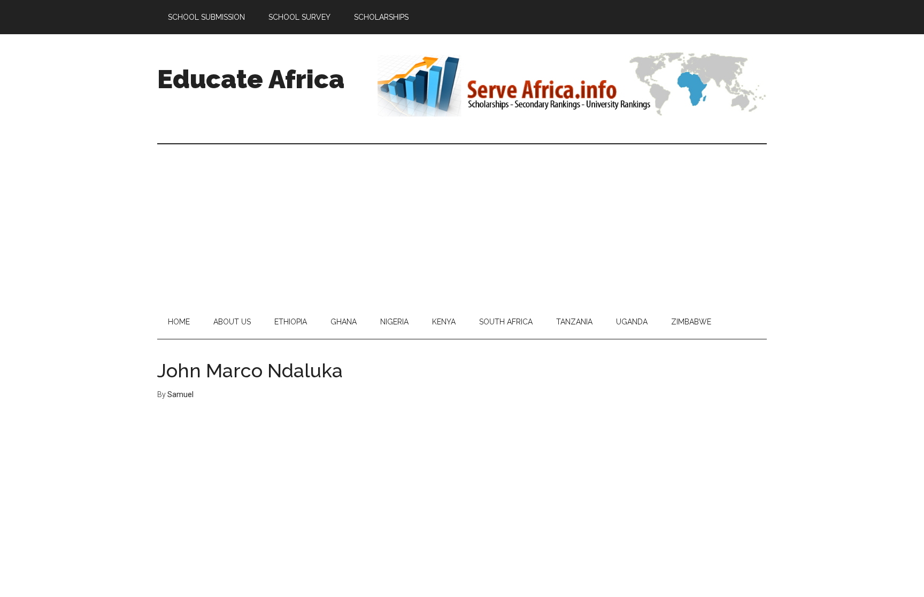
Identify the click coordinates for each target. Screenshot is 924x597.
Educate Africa (250, 79)
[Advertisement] (462, 224)
